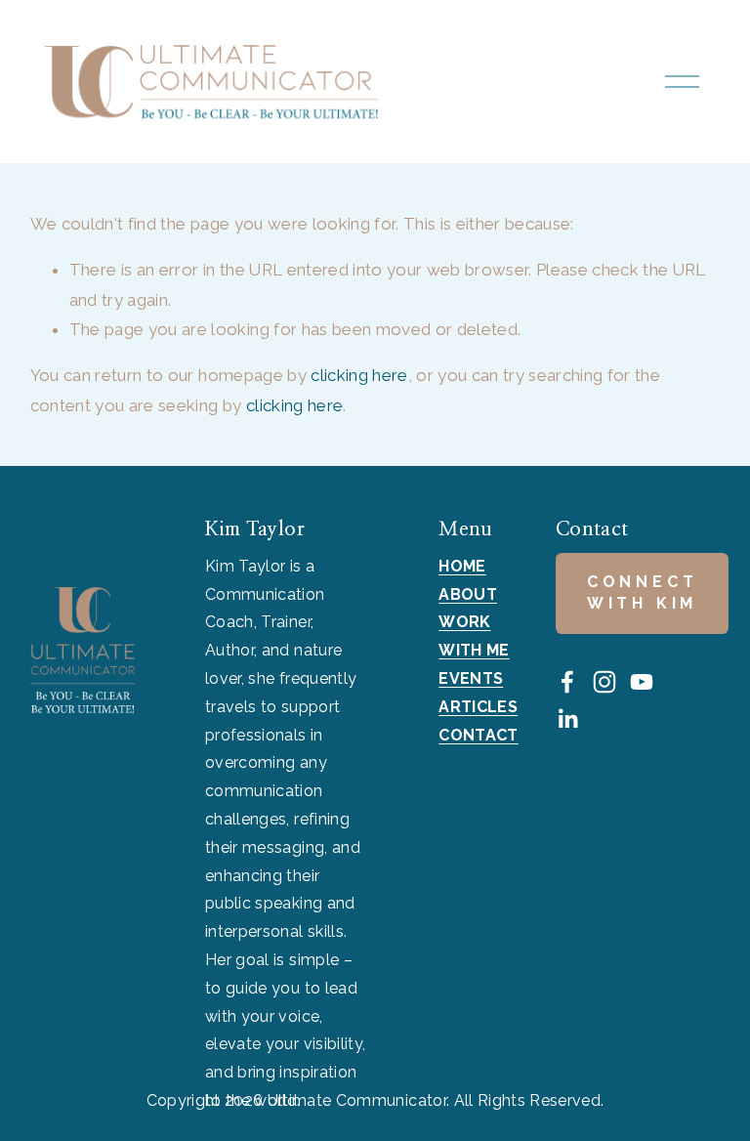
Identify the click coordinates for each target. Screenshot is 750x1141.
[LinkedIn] (567, 719)
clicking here (359, 375)
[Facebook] (567, 682)
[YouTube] (641, 682)
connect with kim (642, 592)
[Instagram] (604, 682)
